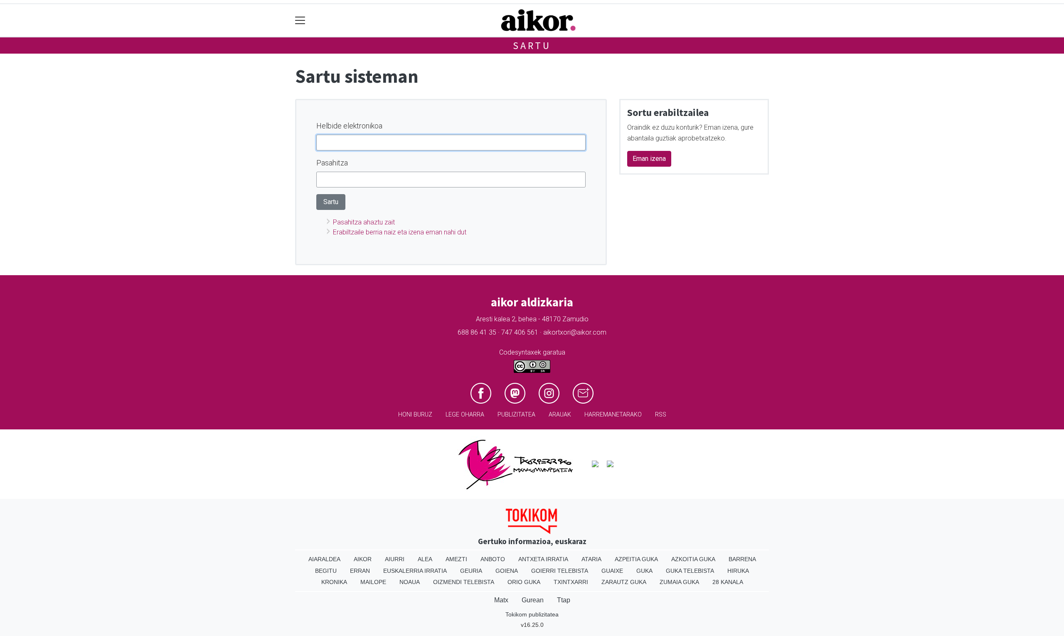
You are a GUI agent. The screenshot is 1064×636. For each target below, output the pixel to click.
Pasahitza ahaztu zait (364, 222)
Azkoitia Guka (693, 559)
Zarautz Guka (623, 582)
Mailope (373, 582)
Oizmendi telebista (463, 582)
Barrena (742, 559)
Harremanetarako (613, 414)
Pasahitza (332, 162)
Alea (425, 559)
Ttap (563, 600)
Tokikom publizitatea (532, 614)
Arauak (560, 414)
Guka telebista (690, 570)
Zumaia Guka (679, 582)
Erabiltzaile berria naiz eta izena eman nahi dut (399, 232)
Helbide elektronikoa (349, 125)
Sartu (532, 45)
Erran (360, 570)
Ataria (591, 559)
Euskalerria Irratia (415, 570)
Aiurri (394, 559)
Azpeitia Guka (636, 559)
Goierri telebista (559, 570)
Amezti (456, 559)
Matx (501, 600)
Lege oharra (465, 414)
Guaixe (612, 570)
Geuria (471, 570)
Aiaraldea (324, 559)
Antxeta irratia (543, 559)
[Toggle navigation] (300, 20)
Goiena (506, 570)
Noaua (409, 582)
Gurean (533, 600)
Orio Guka (523, 582)
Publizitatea (516, 414)
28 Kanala (727, 582)
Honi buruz (415, 414)
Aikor (363, 559)
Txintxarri (571, 582)
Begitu (326, 570)
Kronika (334, 582)
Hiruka (738, 570)
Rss (660, 414)
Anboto (492, 559)
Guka (644, 570)
